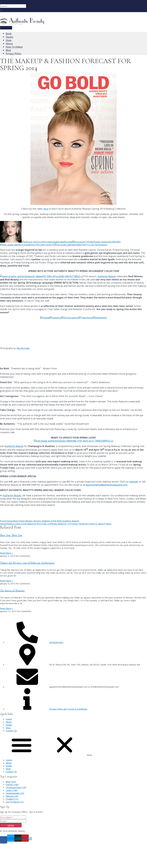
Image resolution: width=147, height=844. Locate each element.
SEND (10, 826)
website (133, 481)
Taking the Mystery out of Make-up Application (27, 562)
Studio (9, 724)
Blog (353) (11, 781)
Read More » (6, 553)
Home (9, 719)
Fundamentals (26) (15, 793)
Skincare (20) (12, 796)
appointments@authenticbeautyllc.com (106, 484)
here (45, 208)
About (9, 721)
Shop (8, 727)
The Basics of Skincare (12, 590)
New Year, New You (11, 535)
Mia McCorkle (23, 348)
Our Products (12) (15, 801)
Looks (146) (12, 790)
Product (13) (12, 798)
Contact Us (11, 730)
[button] (73, 745)
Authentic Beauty (106, 276)
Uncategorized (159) (16, 787)
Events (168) (12, 784)
